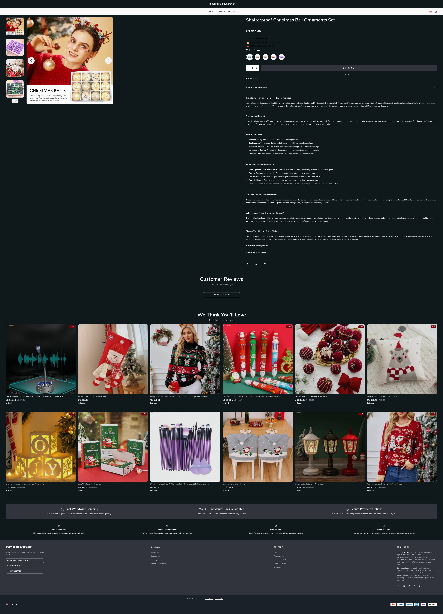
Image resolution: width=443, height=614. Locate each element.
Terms (207, 599)
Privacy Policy (156, 560)
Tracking (277, 567)
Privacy (211, 599)
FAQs (276, 552)
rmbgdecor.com (403, 552)
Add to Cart (349, 68)
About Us (155, 552)
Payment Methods (281, 556)
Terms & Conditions (159, 564)
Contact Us (155, 556)
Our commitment (403, 568)
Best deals (232, 11)
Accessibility (219, 599)
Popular (222, 11)
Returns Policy (280, 564)
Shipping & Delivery (281, 560)
